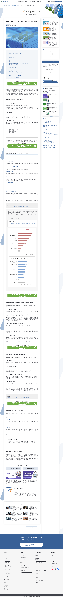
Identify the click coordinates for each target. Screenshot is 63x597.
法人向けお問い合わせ (7, 589)
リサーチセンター (37, 577)
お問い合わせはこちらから (31, 545)
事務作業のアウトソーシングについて (15, 53)
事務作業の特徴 (46, 122)
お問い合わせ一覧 (54, 563)
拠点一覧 (53, 1)
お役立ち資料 (38, 1)
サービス (26, 1)
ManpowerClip (14, 5)
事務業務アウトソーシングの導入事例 (15, 75)
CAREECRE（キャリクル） (24, 559)
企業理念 (36, 555)
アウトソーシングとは (12, 54)
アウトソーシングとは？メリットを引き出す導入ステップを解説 (18, 206)
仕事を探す (21, 552)
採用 (5, 582)
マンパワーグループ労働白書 (40, 580)
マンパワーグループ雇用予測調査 (40, 579)
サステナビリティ (37, 573)
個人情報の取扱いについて (47, 80)
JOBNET (22, 555)
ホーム (5, 5)
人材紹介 (6, 558)
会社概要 (48, 1)
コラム (44, 1)
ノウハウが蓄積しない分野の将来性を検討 (16, 72)
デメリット (11, 61)
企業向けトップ (21, 1)
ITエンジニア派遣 (7, 569)
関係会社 (36, 559)
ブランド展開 (37, 558)
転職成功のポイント (22, 562)
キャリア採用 (53, 555)
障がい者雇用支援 (7, 561)
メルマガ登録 (6, 579)
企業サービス (6, 552)
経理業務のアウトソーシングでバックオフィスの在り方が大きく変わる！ (19, 397)
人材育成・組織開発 (7, 573)
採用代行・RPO (7, 565)
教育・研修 (6, 585)
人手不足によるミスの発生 (13, 64)
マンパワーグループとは (39, 552)
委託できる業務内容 (12, 57)
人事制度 (18, 5)
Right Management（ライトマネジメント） (26, 572)
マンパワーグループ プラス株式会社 (41, 561)
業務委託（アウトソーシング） (11, 25)
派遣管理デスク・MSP (8, 566)
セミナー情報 (32, 1)
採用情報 (52, 552)
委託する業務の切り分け (13, 71)
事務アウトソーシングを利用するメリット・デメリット (50, 126)
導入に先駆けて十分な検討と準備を (14, 77)
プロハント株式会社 (39, 562)
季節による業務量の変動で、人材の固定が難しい (51, 135)
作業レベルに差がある (12, 67)
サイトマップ (53, 561)
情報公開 (36, 582)
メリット (10, 60)
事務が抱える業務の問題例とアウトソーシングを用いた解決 (18, 63)
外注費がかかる (11, 70)
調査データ (5, 588)
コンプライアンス (37, 574)
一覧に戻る (31, 527)
